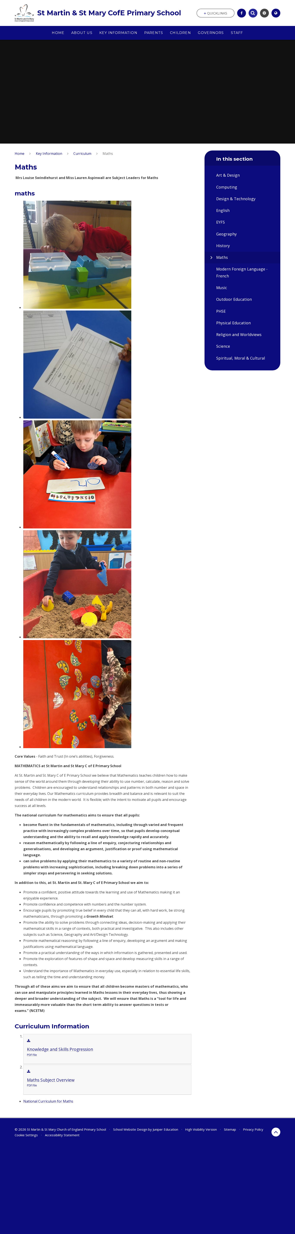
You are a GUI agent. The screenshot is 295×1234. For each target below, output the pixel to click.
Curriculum (82, 153)
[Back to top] (275, 1132)
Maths (108, 153)
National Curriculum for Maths (48, 1101)
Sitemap (230, 1129)
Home (19, 153)
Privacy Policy (253, 1129)
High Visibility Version (201, 1129)
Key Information (49, 153)
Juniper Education (165, 1129)
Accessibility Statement (62, 1135)
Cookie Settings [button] (26, 1135)
